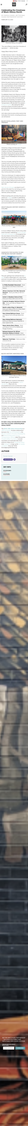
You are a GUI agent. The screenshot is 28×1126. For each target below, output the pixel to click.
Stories (5, 471)
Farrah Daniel (7, 456)
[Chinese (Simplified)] (13, 1)
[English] (15, 1)
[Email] (14, 459)
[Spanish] (16, 1)
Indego (19, 144)
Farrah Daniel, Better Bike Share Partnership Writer (13, 16)
